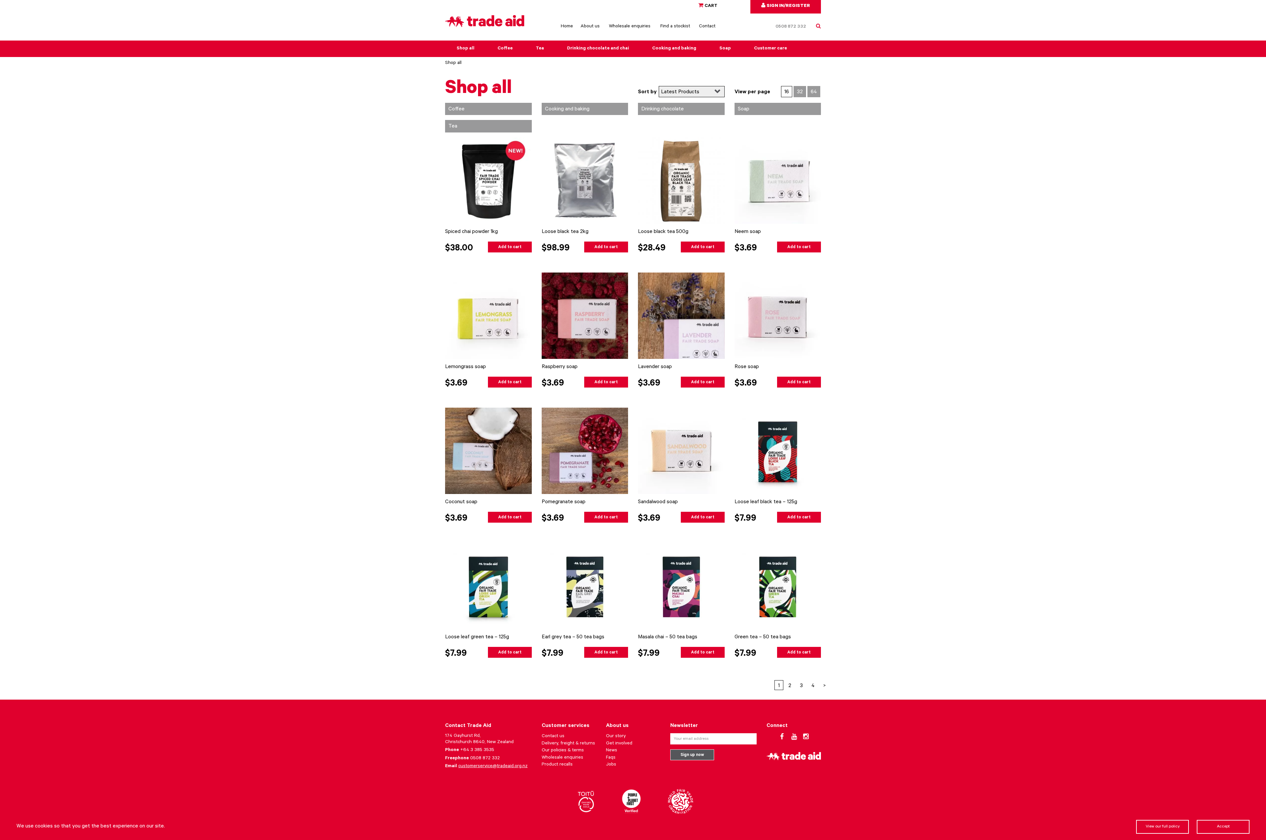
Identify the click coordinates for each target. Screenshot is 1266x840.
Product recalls (557, 765)
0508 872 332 (790, 27)
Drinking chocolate (662, 109)
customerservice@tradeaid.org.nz (493, 766)
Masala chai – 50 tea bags (667, 637)
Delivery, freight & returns (568, 743)
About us (590, 26)
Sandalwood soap (658, 502)
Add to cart (510, 247)
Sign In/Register (788, 6)
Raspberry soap (560, 367)
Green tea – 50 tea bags (763, 637)
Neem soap (748, 232)
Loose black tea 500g (663, 232)
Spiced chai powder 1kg (471, 232)
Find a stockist (675, 26)
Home (567, 26)
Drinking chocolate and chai (598, 48)
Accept (1223, 827)
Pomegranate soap (564, 502)
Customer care (770, 48)
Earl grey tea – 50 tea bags (573, 637)
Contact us (553, 736)
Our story (616, 736)
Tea (540, 48)
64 (814, 92)
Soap (725, 48)
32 (800, 92)
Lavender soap (655, 367)
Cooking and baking (674, 48)
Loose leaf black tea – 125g (766, 502)
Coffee (505, 48)
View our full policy (1163, 827)
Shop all (465, 48)
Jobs (611, 765)
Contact (707, 26)
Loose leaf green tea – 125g (477, 637)
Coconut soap (461, 502)
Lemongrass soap (465, 367)
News (611, 750)
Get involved (619, 743)
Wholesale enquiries (629, 26)
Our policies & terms (563, 750)
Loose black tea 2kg (565, 232)
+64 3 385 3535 (477, 750)
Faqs (611, 758)
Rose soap (747, 367)
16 (786, 92)
